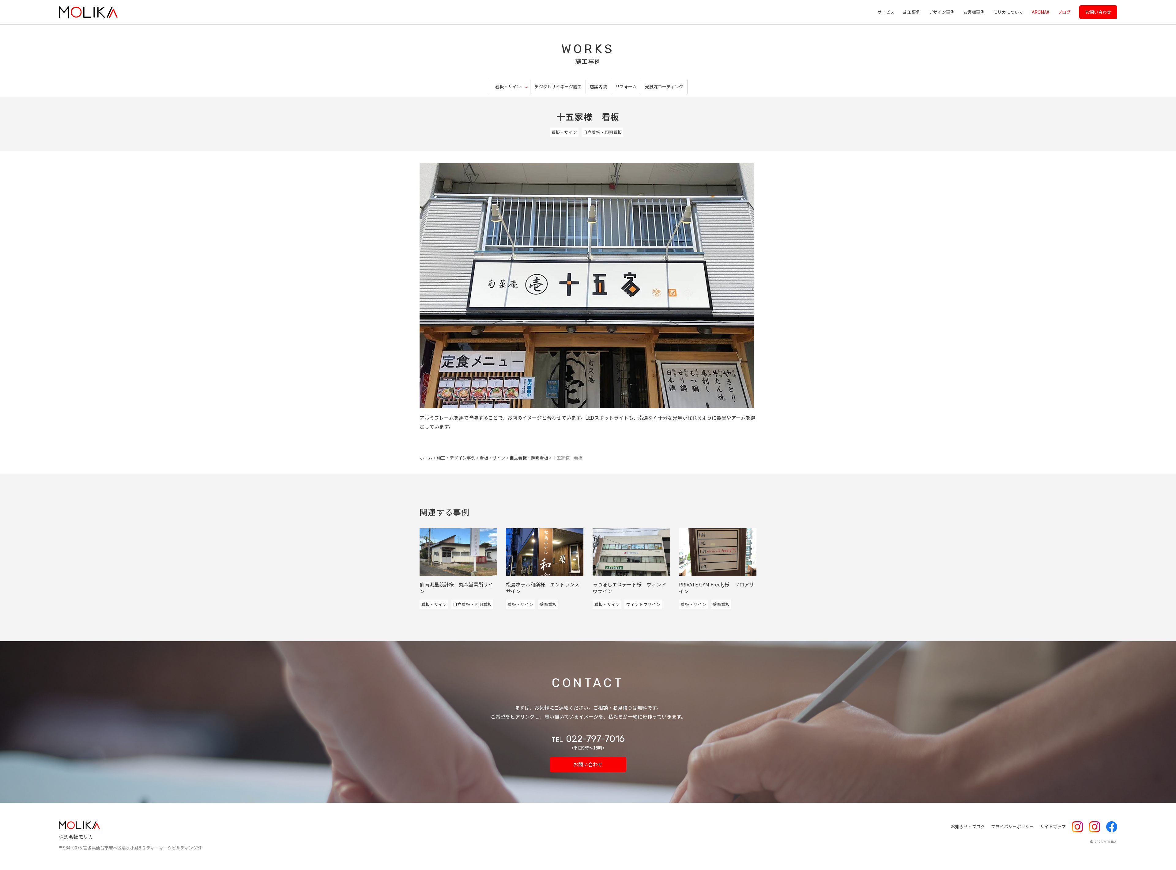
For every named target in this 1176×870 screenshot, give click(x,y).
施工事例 (911, 12)
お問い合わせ (1098, 12)
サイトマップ (1053, 826)
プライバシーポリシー (1012, 826)
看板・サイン (564, 132)
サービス (886, 12)
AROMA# (1040, 12)
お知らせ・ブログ (968, 826)
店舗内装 (598, 86)
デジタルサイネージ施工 (558, 86)
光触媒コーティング (664, 86)
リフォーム (626, 86)
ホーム (426, 458)
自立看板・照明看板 (602, 132)
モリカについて (1008, 12)
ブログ (1064, 12)
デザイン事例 (942, 12)
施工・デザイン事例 (456, 458)
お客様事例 (974, 12)
